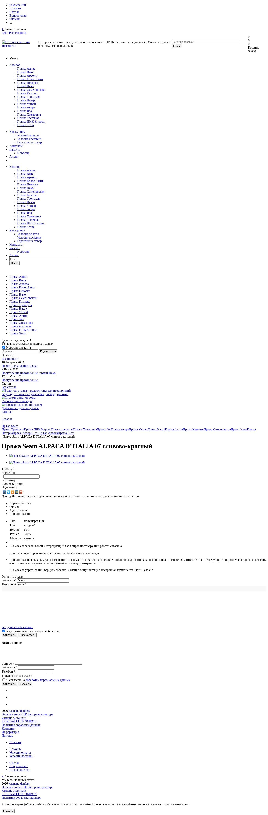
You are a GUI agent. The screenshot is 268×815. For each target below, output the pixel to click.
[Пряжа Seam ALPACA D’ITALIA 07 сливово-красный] (47, 455)
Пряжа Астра (26, 107)
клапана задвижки (14, 718)
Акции (14, 156)
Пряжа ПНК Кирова (31, 121)
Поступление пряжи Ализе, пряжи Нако (29, 372)
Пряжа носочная (28, 118)
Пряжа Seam (25, 125)
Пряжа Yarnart (26, 104)
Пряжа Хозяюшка (29, 114)
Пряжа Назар (26, 100)
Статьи (14, 762)
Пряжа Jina (24, 111)
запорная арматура (40, 714)
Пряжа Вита (25, 72)
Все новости (10, 358)
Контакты (16, 146)
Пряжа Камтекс (27, 93)
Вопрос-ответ (18, 766)
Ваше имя (9, 580)
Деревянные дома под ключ (20, 408)
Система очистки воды (17, 401)
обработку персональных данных (48, 680)
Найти (14, 263)
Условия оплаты (28, 135)
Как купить (17, 131)
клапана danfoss (19, 710)
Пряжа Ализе (26, 68)
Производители (19, 769)
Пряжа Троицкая (28, 96)
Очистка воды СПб (14, 714)
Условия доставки (29, 138)
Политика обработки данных (21, 725)
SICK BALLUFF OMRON (19, 721)
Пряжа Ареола (27, 75)
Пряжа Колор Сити (30, 79)
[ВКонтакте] (4, 492)
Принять (8, 811)
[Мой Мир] (17, 492)
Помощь (7, 735)
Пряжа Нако (25, 86)
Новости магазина (18, 347)
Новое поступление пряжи (19, 365)
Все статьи (9, 387)
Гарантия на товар (29, 142)
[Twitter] (8, 492)
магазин (14, 149)
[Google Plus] (21, 492)
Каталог (14, 65)
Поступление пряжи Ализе (20, 380)
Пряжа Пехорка (27, 82)
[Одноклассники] (13, 492)
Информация (10, 732)
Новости (23, 153)
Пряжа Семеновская (30, 89)
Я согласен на (38, 680)
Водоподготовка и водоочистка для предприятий (35, 394)
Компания (8, 728)
